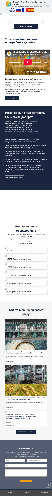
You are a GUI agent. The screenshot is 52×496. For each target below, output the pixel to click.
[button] (9, 22)
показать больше (26, 432)
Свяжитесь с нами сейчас (14, 177)
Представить (26, 481)
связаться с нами (26, 26)
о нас (12, 98)
